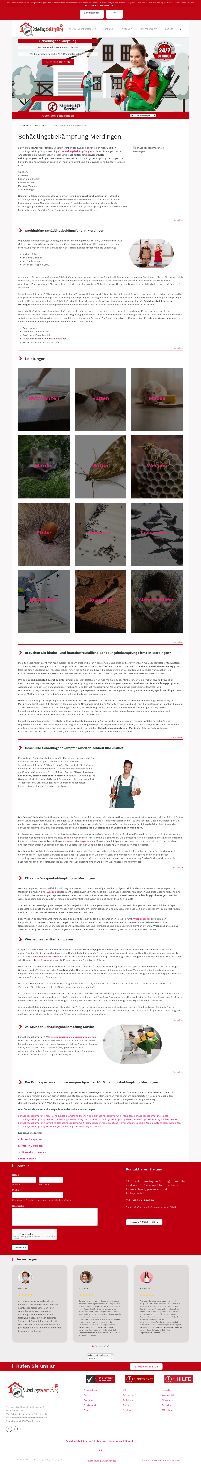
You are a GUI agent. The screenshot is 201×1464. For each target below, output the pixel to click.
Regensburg (90, 1390)
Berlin (87, 1395)
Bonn (126, 1405)
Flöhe (44, 533)
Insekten (68, 841)
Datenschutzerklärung (106, 5)
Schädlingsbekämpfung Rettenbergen (39, 1126)
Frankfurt (89, 1400)
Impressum (93, 1460)
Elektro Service (171, 1460)
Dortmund (90, 1405)
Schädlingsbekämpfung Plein (73, 1122)
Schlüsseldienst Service (32, 1152)
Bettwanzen (44, 398)
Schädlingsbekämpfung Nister (115, 1119)
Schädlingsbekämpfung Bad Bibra (81, 1126)
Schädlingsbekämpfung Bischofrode (72, 1115)
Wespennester (141, 918)
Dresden (167, 1405)
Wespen (157, 465)
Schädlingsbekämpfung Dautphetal (77, 1119)
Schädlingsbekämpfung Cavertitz (37, 1122)
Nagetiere (85, 841)
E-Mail (17, 1190)
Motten (100, 465)
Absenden (20, 1247)
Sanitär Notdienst (151, 1460)
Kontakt (168, 29)
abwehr (157, 532)
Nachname (44, 1184)
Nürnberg (167, 1400)
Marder (44, 465)
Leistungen (127, 29)
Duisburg (128, 1400)
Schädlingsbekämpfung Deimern (36, 1119)
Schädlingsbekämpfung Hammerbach (113, 1122)
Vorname (16, 1184)
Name (16, 1174)
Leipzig (166, 1390)
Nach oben (178, 220)
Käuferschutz (148, 29)
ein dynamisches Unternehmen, (72, 1037)
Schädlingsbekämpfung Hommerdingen (158, 1122)
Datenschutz (109, 1460)
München (167, 1410)
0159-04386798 (143, 1200)
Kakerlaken (44, 600)
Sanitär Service (27, 1158)
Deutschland (40, 125)
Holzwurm (100, 600)
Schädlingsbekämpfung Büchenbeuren (156, 1119)
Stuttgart (128, 1410)
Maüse (157, 398)
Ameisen (100, 533)
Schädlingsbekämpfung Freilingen (113, 1115)
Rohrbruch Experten (30, 1139)
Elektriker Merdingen (30, 1145)
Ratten (100, 398)
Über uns (108, 29)
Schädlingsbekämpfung (82, 29)
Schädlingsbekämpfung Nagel (151, 1115)
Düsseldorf (129, 1395)
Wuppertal (168, 1395)
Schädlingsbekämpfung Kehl (34, 1115)
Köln (125, 1390)
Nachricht (19, 1205)
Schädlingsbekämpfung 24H (78, 151)
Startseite (23, 125)
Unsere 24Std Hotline (144, 1222)
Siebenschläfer (157, 600)
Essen (87, 1410)
